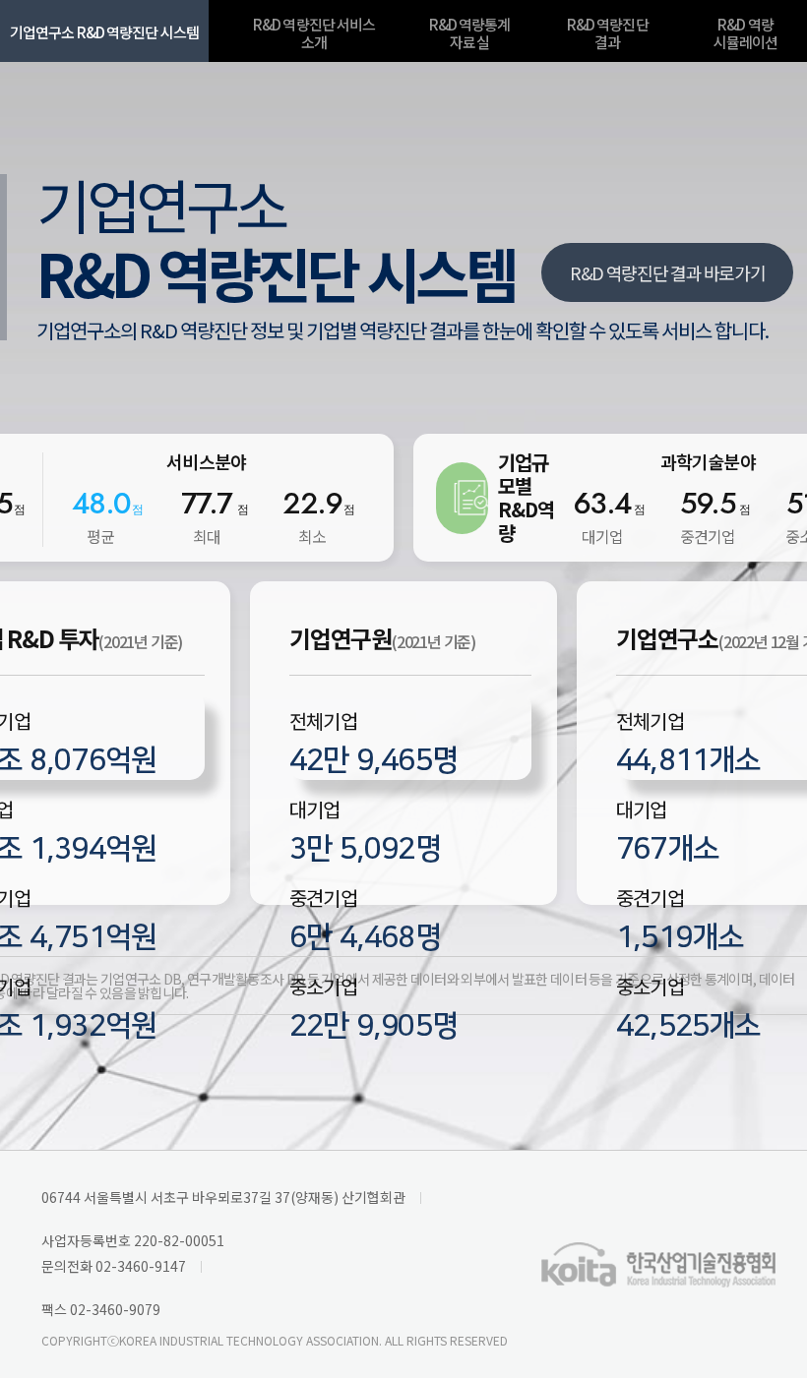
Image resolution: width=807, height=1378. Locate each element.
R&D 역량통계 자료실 (470, 33)
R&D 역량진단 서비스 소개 (314, 33)
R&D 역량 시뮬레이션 (746, 33)
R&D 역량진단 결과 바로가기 (667, 272)
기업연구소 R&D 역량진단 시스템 (104, 32)
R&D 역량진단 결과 (608, 33)
